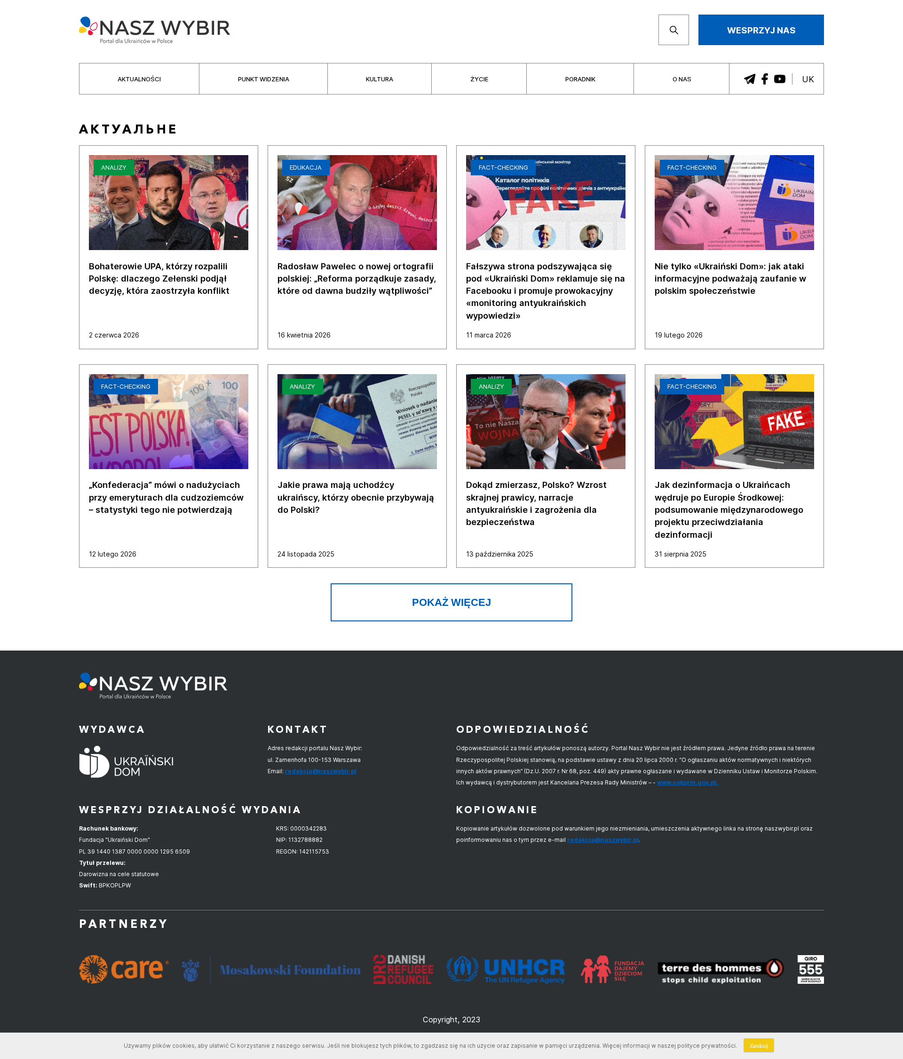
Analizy (114, 167)
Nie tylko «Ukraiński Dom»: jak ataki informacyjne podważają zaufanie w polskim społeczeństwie (730, 278)
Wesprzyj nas (761, 30)
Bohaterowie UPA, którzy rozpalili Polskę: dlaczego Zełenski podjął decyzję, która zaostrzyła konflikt (159, 278)
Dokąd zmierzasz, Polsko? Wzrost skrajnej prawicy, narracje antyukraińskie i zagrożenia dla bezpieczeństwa (536, 503)
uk (808, 79)
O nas (682, 79)
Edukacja (306, 167)
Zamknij (759, 1045)
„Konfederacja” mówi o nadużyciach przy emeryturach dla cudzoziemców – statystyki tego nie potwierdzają (166, 497)
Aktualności (139, 79)
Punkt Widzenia (263, 79)
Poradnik (580, 79)
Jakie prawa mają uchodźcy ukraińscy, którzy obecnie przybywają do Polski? (355, 497)
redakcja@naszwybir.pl (320, 771)
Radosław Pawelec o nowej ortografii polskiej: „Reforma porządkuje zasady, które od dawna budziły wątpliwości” (356, 278)
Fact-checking (503, 167)
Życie (479, 79)
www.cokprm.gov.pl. (687, 782)
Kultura (379, 79)
